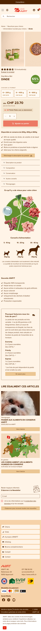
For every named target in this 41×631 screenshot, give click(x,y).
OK (5, 628)
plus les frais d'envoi (9, 106)
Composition (10, 168)
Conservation (10, 173)
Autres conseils (11, 178)
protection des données (18, 623)
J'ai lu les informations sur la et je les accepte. (20, 502)
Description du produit (13, 162)
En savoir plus (20, 374)
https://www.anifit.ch (29, 574)
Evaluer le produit (7, 72)
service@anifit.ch (28, 572)
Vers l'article (20, 429)
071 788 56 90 (27, 569)
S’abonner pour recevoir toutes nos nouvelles (20, 508)
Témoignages (10, 184)
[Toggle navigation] (2, 10)
